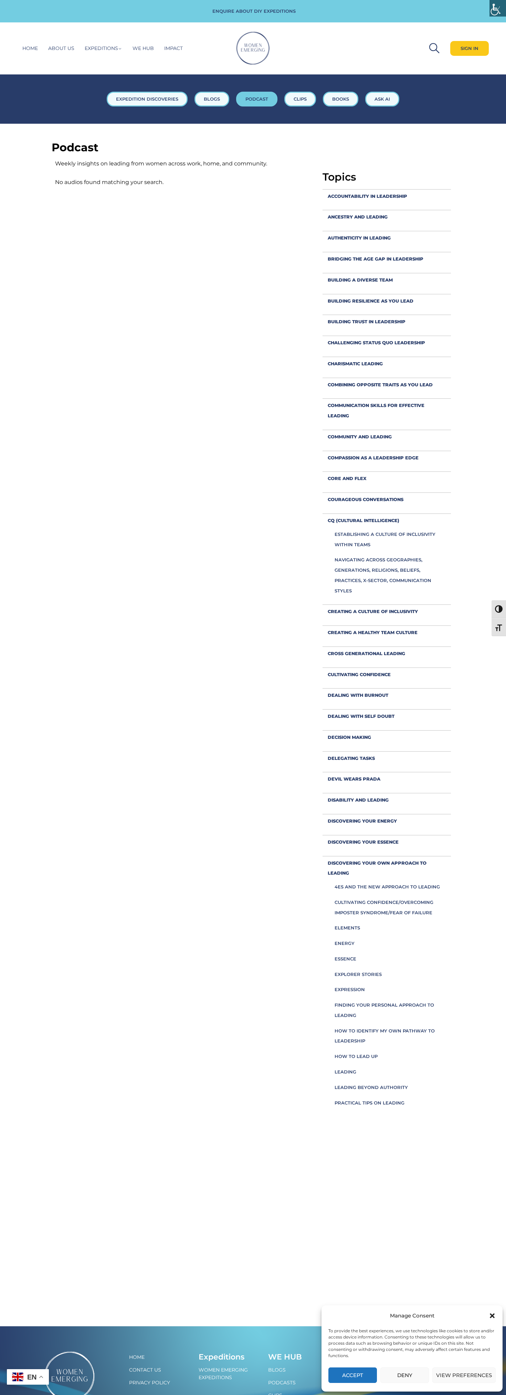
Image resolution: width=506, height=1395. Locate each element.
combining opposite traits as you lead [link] (380, 384)
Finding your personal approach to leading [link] (384, 1010)
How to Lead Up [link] (356, 1056)
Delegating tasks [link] (351, 758)
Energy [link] (345, 943)
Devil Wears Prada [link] (354, 779)
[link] (497, 8)
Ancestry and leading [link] (358, 217)
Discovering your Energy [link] (362, 821)
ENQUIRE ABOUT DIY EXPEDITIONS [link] (254, 11)
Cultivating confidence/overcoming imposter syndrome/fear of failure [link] (384, 907)
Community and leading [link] (360, 436)
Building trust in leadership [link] (366, 321)
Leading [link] (345, 1072)
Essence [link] (345, 958)
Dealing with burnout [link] (358, 695)
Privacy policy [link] (149, 1382)
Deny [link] (404, 1375)
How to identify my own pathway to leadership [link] (385, 1036)
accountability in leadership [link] (367, 196)
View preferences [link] (464, 1375)
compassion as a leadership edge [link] (373, 457)
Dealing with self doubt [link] (361, 716)
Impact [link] (173, 48)
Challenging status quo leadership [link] (376, 342)
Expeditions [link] (101, 48)
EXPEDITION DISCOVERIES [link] (147, 99)
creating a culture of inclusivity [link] (373, 611)
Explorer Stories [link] (358, 974)
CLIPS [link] (300, 99)
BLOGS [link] (212, 99)
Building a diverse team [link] (360, 280)
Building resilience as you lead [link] (370, 301)
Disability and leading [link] (358, 800)
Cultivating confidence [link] (359, 674)
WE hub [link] (143, 48)
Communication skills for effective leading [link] (376, 410)
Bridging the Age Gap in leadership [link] (375, 259)
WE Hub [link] (285, 1357)
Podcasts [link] (282, 1382)
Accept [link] (352, 1375)
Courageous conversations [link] (365, 499)
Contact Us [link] (145, 1370)
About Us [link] (61, 48)
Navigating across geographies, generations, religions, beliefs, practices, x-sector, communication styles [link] (383, 575)
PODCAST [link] (256, 99)
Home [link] (30, 48)
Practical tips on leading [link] (369, 1103)
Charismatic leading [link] (355, 363)
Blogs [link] (277, 1370)
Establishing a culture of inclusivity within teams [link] (385, 539)
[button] (492, 1315)
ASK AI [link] (382, 99)
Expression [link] (350, 989)
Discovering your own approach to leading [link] (377, 868)
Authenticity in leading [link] (359, 238)
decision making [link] (349, 737)
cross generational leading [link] (366, 653)
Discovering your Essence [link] (363, 842)
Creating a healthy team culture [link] (373, 632)
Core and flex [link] (347, 478)
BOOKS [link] (340, 99)
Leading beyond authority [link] (371, 1087)
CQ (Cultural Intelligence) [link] (363, 520)
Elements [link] (347, 927)
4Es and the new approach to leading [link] (387, 886)
